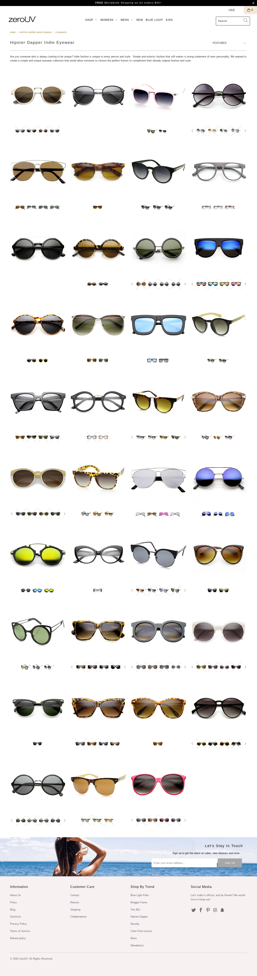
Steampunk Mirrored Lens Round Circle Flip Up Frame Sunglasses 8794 (219, 478)
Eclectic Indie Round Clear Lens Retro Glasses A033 (98, 401)
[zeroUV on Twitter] (194, 910)
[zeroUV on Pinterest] (208, 910)
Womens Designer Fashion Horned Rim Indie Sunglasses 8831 (38, 401)
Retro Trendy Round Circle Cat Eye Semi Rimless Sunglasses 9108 (219, 631)
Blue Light (154, 19)
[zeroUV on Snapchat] (222, 910)
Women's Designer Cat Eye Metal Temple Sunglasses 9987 (219, 401)
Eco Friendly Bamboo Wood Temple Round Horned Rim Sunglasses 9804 (219, 325)
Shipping (75, 909)
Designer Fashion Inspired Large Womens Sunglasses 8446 (159, 171)
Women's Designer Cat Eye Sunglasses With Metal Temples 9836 (159, 708)
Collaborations (78, 916)
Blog (12, 909)
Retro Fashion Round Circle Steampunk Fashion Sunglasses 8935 (38, 248)
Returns (74, 902)
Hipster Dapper (139, 916)
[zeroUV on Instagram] (215, 910)
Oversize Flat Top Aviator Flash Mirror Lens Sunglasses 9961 (219, 248)
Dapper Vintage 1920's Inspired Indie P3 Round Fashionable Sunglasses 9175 (219, 708)
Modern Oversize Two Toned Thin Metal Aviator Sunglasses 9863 (98, 325)
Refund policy (18, 938)
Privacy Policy (18, 923)
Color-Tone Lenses (141, 931)
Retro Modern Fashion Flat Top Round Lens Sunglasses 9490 (159, 401)
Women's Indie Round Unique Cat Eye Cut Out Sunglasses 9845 (38, 631)
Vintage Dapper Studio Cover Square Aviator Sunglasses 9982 (98, 95)
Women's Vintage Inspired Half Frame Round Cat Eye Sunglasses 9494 (159, 554)
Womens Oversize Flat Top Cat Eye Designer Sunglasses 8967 (98, 631)
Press (13, 902)
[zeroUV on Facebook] (201, 910)
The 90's (135, 909)
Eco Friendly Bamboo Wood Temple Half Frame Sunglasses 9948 (98, 784)
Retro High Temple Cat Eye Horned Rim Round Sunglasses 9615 (38, 708)
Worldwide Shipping (114, 2)
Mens (125, 19)
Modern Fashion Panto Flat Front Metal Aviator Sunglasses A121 (38, 171)
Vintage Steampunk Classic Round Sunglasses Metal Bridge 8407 (38, 784)
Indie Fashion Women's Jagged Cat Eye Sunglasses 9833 (98, 708)
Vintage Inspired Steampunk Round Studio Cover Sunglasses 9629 (159, 248)
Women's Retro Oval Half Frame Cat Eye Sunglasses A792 (38, 478)
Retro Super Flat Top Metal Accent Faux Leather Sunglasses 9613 (98, 478)
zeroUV (23, 958)
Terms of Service (20, 931)
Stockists (15, 916)
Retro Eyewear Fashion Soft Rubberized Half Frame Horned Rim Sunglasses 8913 (98, 171)
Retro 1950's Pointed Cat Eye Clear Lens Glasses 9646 (98, 554)
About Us (15, 895)
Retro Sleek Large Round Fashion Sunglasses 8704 (98, 248)
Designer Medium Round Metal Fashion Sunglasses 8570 (219, 95)
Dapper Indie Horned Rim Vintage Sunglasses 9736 (38, 95)
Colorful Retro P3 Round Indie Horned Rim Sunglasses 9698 (159, 784)
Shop (89, 19)
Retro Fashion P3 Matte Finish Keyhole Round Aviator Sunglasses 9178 (38, 325)
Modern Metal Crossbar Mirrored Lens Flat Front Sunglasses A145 (159, 478)
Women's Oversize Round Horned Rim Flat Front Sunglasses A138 (159, 631)
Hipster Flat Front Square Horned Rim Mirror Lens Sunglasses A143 (159, 325)
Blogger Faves (139, 902)
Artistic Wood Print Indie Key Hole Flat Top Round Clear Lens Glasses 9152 (219, 171)
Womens (107, 19)
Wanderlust (137, 945)
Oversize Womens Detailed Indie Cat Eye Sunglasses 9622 (219, 554)
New (139, 19)
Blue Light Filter (140, 895)
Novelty (135, 923)
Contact (74, 895)
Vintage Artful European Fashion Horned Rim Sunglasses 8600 (159, 95)
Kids (169, 19)
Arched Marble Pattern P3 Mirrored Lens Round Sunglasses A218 (38, 554)
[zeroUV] (22, 19)
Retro (134, 938)
